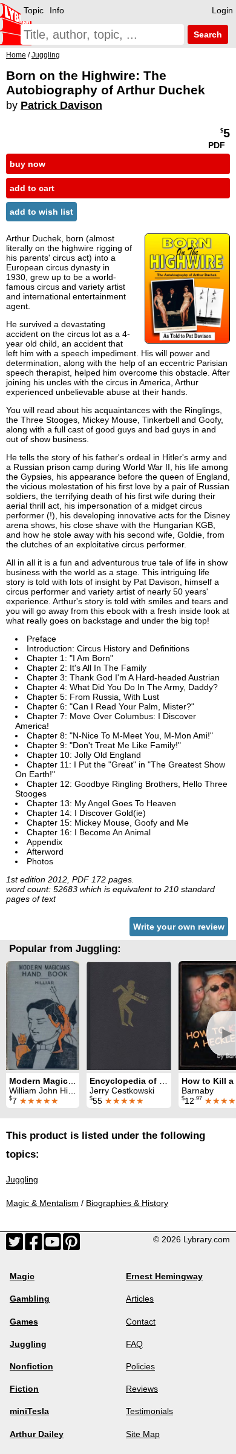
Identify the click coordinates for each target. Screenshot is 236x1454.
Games (24, 1321)
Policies (140, 1366)
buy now (27, 164)
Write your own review (179, 926)
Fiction (24, 1389)
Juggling (22, 1179)
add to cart (32, 188)
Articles (140, 1298)
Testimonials (149, 1411)
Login (222, 10)
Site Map (143, 1434)
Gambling (30, 1298)
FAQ (134, 1344)
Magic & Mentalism (42, 1203)
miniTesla (29, 1411)
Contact (141, 1321)
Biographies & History (127, 1203)
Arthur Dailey (37, 1434)
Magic (22, 1276)
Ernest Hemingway (164, 1276)
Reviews (142, 1389)
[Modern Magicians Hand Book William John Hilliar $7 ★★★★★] (42, 1015)
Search (206, 34)
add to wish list (41, 212)
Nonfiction (31, 1366)
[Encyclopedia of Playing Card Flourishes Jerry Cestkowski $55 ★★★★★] (129, 1015)
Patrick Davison (61, 105)
